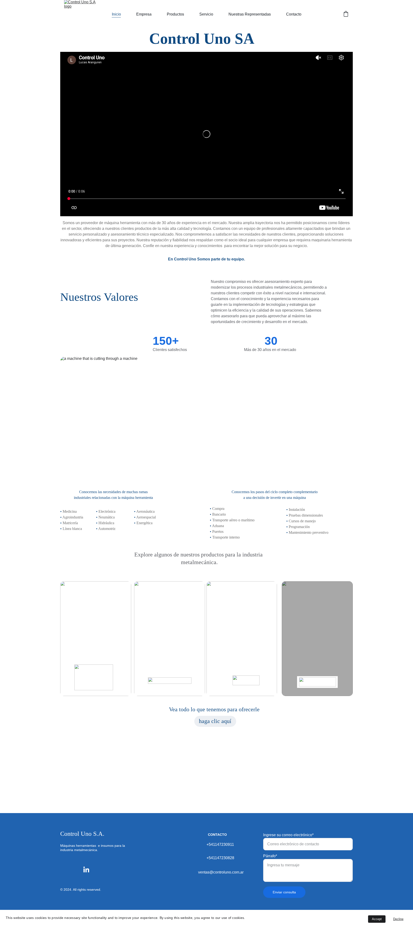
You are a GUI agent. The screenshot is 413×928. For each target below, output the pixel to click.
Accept (377, 919)
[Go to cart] (346, 14)
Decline (398, 919)
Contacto (293, 14)
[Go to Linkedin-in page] (86, 869)
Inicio (116, 14)
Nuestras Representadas (249, 14)
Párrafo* (270, 856)
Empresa (144, 14)
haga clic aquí (215, 721)
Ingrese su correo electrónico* (288, 835)
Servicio (206, 14)
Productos (175, 14)
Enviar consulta (284, 892)
